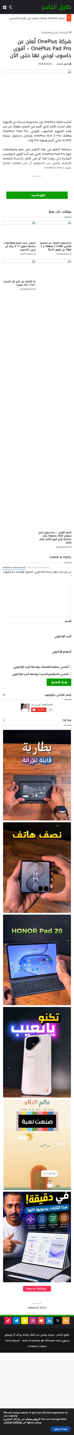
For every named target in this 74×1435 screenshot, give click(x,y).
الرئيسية (64, 32)
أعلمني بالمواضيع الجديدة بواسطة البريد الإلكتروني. (39, 674)
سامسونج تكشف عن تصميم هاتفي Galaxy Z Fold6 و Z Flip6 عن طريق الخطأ (55, 246)
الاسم (68, 621)
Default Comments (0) (14, 567)
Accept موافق (60, 1429)
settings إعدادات (13, 1422)
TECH (43, 1307)
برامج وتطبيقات (50, 32)
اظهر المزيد (38, 195)
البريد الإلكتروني (62, 636)
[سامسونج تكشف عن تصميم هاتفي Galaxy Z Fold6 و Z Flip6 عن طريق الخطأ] (54, 230)
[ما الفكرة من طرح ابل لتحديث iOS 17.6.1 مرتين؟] (19, 268)
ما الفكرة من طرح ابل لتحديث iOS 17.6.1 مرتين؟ (19, 283)
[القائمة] (4, 8)
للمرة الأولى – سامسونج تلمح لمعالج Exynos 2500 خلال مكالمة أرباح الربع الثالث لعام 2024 (54, 537)
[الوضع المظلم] (11, 8)
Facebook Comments (38, 567)
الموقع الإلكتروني (61, 651)
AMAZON (33, 1307)
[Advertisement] (35, 182)
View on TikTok (35, 1288)
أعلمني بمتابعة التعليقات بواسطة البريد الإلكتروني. (40, 666)
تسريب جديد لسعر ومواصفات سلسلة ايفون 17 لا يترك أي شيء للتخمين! (20, 246)
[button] (37, 775)
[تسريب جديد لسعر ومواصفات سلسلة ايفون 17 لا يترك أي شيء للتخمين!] (19, 230)
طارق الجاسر (63, 64)
